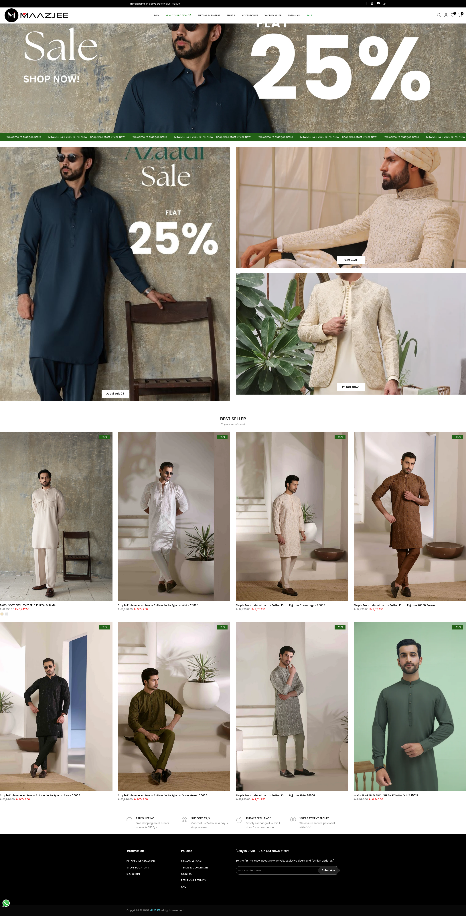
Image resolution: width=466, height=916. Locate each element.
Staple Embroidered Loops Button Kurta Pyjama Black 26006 (40, 795)
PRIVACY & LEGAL (191, 861)
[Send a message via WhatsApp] (6, 903)
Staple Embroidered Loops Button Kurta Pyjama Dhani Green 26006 (162, 795)
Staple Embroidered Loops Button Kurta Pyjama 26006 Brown (394, 605)
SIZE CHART (133, 874)
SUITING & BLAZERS (209, 15)
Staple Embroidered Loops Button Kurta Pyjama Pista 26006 (275, 795)
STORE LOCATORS (138, 867)
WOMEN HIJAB (273, 15)
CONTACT (187, 874)
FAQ (183, 886)
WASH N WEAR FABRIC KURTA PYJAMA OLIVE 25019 (386, 795)
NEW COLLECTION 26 (178, 15)
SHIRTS (231, 15)
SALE (309, 15)
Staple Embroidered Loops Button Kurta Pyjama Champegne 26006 (280, 605)
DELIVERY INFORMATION (141, 861)
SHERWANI (294, 15)
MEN (156, 15)
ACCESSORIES (249, 15)
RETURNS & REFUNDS (193, 880)
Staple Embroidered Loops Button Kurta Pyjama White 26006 (158, 605)
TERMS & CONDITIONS (194, 867)
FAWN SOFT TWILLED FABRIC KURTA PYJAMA (28, 605)
